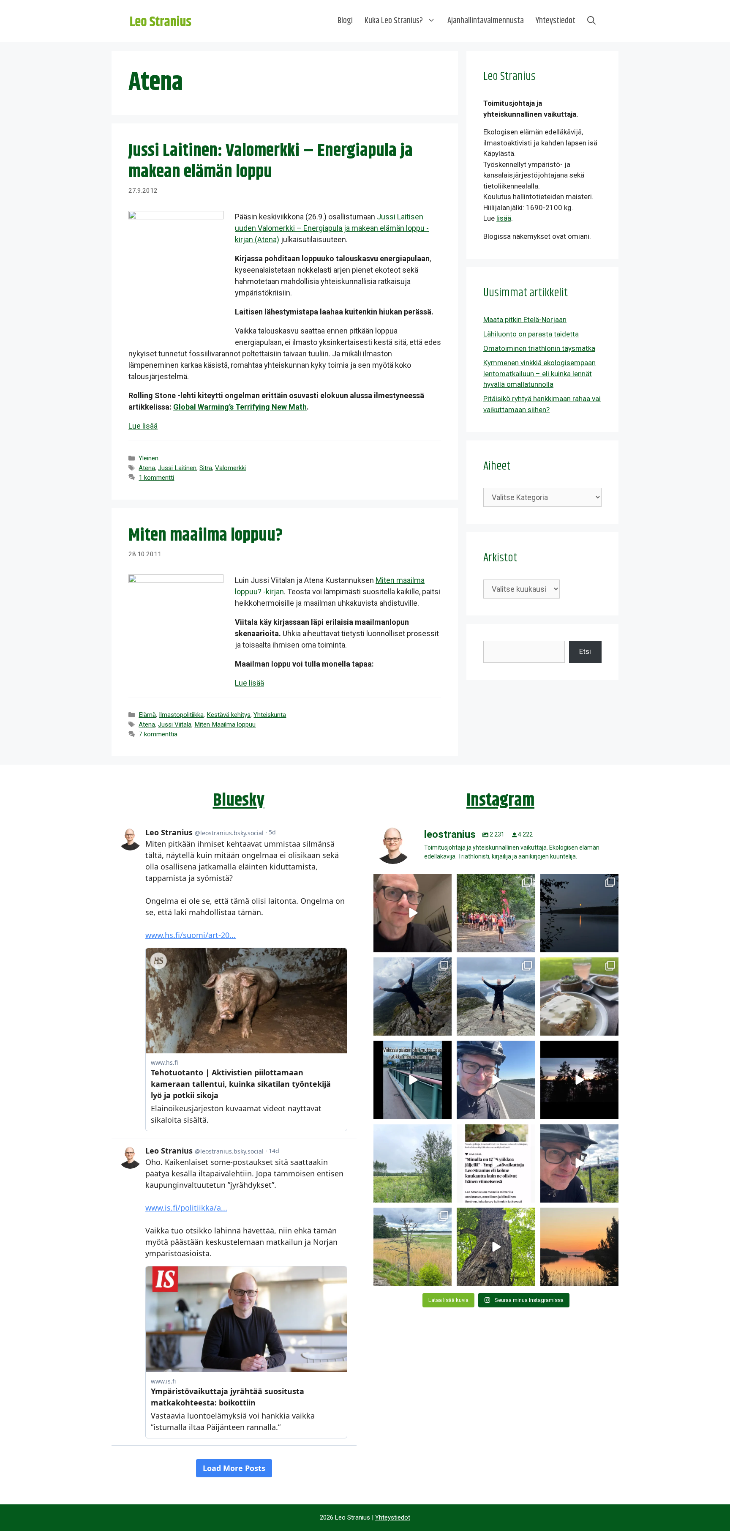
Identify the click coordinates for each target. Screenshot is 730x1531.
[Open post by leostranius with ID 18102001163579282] (496, 913)
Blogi (345, 20)
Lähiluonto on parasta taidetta (531, 334)
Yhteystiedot (555, 20)
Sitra (205, 468)
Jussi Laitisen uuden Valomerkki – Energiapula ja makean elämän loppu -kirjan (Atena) (332, 228)
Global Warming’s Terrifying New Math (240, 406)
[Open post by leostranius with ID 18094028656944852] (579, 1247)
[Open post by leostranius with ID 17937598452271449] (496, 1163)
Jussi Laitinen (177, 468)
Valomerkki (230, 468)
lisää (503, 218)
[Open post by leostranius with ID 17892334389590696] (412, 1080)
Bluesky (238, 800)
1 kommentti (156, 477)
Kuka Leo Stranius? (394, 20)
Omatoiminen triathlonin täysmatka (539, 348)
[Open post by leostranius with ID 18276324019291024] (579, 913)
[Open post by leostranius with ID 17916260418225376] (412, 996)
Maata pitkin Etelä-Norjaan (525, 319)
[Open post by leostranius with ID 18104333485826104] (496, 1247)
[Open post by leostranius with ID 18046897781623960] (579, 1163)
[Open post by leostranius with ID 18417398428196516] (496, 996)
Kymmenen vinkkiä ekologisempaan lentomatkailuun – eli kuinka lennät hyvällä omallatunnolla (539, 373)
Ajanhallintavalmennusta (485, 20)
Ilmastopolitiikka (181, 715)
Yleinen (148, 458)
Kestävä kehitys (229, 715)
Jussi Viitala (174, 724)
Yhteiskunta (269, 715)
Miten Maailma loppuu (225, 724)
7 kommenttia (158, 734)
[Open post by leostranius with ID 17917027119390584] (412, 1247)
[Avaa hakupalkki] (591, 21)
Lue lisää (143, 425)
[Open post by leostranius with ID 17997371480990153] (412, 913)
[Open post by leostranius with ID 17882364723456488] (412, 1163)
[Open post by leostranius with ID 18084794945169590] (579, 1080)
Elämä (147, 715)
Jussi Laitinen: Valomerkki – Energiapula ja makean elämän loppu (270, 161)
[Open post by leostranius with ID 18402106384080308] (496, 1080)
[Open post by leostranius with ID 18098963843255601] (579, 996)
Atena (147, 468)
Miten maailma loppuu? (205, 535)
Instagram (500, 800)
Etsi (585, 651)
